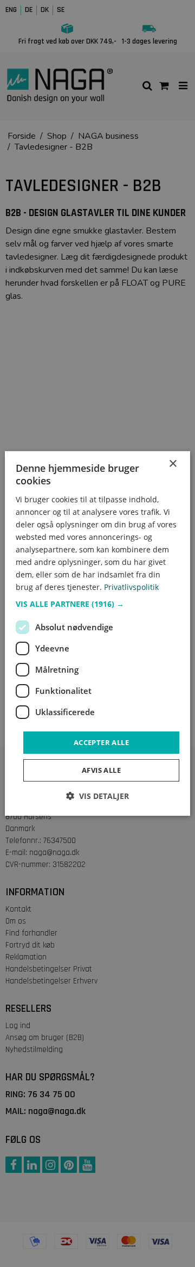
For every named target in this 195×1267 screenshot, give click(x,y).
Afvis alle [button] (101, 770)
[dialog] (97, 633)
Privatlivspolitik (131, 587)
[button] (97, 603)
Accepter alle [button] (101, 742)
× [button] (172, 464)
